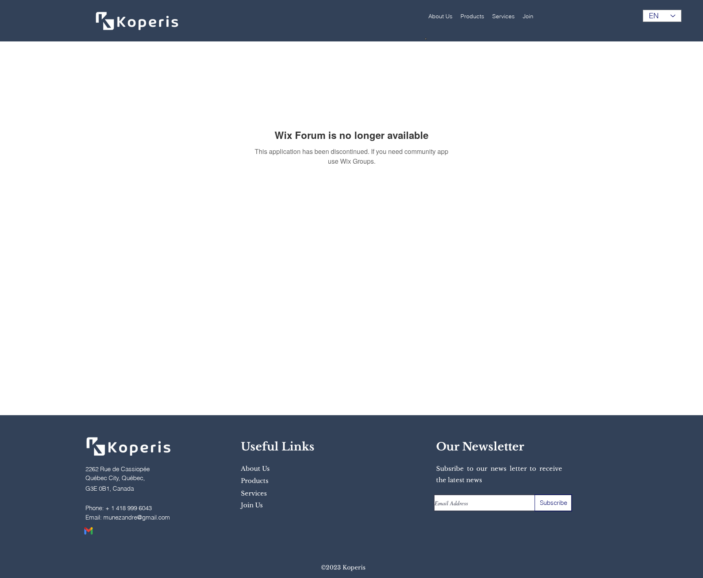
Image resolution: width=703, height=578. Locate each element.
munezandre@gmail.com (136, 517)
